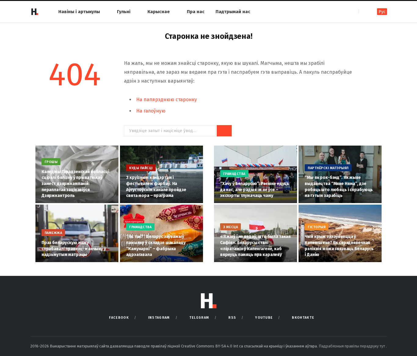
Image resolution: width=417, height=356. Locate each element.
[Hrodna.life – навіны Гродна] (34, 12)
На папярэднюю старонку (166, 99)
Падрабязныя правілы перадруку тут (352, 346)
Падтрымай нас (233, 11)
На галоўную (150, 111)
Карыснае (158, 11)
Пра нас (196, 11)
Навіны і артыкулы (79, 11)
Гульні (123, 11)
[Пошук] (364, 11)
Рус (382, 11)
